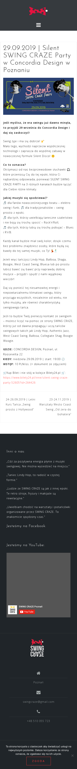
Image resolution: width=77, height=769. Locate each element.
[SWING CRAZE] (37, 648)
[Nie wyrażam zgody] (72, 755)
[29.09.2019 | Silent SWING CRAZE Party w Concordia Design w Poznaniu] (38, 96)
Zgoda (38, 761)
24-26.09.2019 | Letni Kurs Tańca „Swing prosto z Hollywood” (20, 404)
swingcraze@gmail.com (38, 701)
